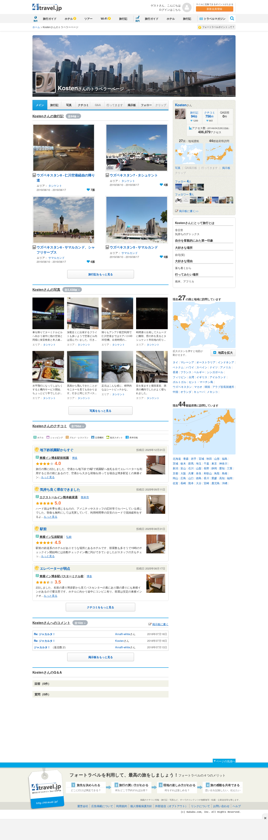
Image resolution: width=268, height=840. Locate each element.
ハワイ (190, 367)
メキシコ (212, 392)
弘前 (69, 537)
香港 (175, 372)
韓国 (207, 387)
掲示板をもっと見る (100, 657)
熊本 (191, 483)
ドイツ (214, 367)
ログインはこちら (170, 10)
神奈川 (223, 463)
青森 (186, 459)
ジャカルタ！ (42, 647)
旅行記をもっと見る (100, 274)
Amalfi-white (122, 634)
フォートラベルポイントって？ (218, 26)
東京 (214, 463)
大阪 (183, 473)
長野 (206, 468)
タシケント (55, 186)
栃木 (183, 463)
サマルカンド (56, 258)
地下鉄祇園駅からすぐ (56, 449)
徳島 (198, 478)
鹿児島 (215, 483)
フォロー (146, 105)
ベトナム (178, 367)
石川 (191, 468)
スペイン (201, 367)
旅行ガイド (50, 19)
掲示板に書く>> (189, 211)
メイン (40, 105)
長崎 (183, 483)
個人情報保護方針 (141, 806)
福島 (224, 459)
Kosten (119, 641)
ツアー (88, 19)
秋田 (209, 459)
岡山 (175, 478)
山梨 (198, 468)
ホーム (36, 27)
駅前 (43, 528)
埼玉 (198, 463)
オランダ (185, 392)
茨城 (175, 463)
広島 (183, 478)
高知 (222, 478)
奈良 (198, 473)
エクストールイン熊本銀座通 (59, 497)
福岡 (229, 478)
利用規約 (121, 806)
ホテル (69, 19)
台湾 (191, 377)
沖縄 (224, 483)
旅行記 (123, 19)
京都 (175, 473)
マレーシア (187, 362)
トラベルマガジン (214, 19)
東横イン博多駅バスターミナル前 (62, 576)
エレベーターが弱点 (55, 568)
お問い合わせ (221, 806)
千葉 (206, 463)
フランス (185, 372)
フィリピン (179, 377)
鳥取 (217, 473)
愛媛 (214, 478)
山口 (191, 478)
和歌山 (208, 473)
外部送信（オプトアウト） (171, 806)
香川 (206, 478)
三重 (229, 468)
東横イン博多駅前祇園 (54, 458)
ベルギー (199, 372)
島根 (224, 473)
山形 (217, 459)
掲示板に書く (160, 624)
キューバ (199, 392)
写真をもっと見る (100, 411)
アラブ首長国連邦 (223, 387)
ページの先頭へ (225, 761)
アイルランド (218, 377)
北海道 (177, 459)
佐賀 (175, 483)
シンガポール (215, 372)
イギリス (201, 377)
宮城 (201, 459)
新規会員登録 (214, 8)
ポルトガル (179, 382)
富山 (183, 468)
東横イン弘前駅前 (51, 537)
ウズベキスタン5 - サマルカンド (134, 247)
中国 (175, 392)
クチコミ (83, 105)
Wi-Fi (104, 19)
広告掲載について (102, 806)
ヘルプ (237, 806)
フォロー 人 (183, 181)
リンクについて (200, 806)
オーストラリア (205, 362)
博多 (74, 458)
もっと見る (48, 477)
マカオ (198, 387)
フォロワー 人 (184, 194)
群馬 (191, 463)
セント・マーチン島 (201, 382)
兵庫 (191, 473)
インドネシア (226, 362)
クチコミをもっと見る (100, 607)
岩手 (193, 459)
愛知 (222, 468)
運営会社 (82, 806)
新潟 (175, 468)
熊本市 (85, 497)
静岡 (214, 468)
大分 (198, 483)
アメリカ (225, 367)
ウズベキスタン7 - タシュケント (134, 175)
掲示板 (132, 105)
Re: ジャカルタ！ (44, 634)
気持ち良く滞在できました (60, 489)
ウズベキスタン (182, 387)
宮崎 (206, 483)
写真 (69, 105)
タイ (175, 362)
